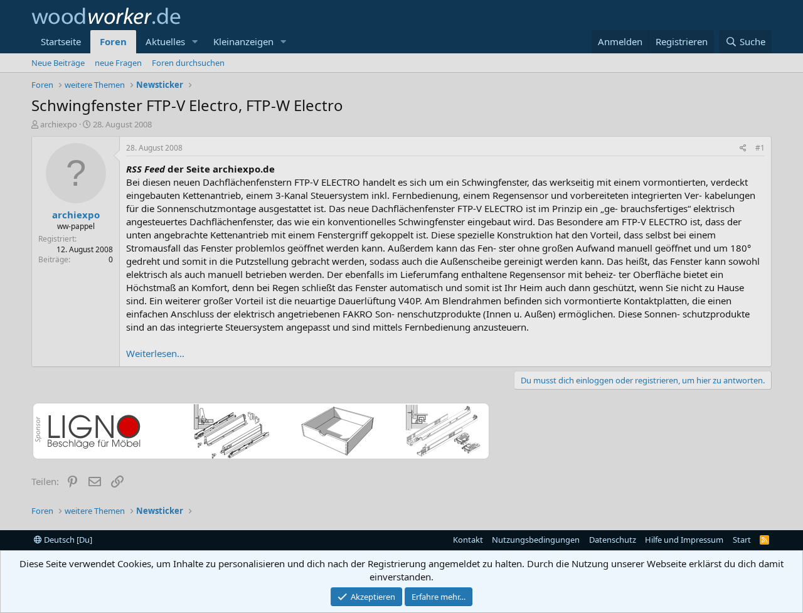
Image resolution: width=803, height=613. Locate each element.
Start (742, 539)
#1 (760, 147)
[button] (195, 41)
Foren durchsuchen (188, 62)
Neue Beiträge (58, 62)
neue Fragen (118, 62)
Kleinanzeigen (243, 41)
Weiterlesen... (155, 353)
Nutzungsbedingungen (536, 539)
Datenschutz (612, 539)
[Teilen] (743, 148)
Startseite (61, 41)
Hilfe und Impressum (684, 539)
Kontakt (468, 539)
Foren (113, 41)
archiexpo (58, 124)
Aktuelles (165, 41)
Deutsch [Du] (67, 539)
